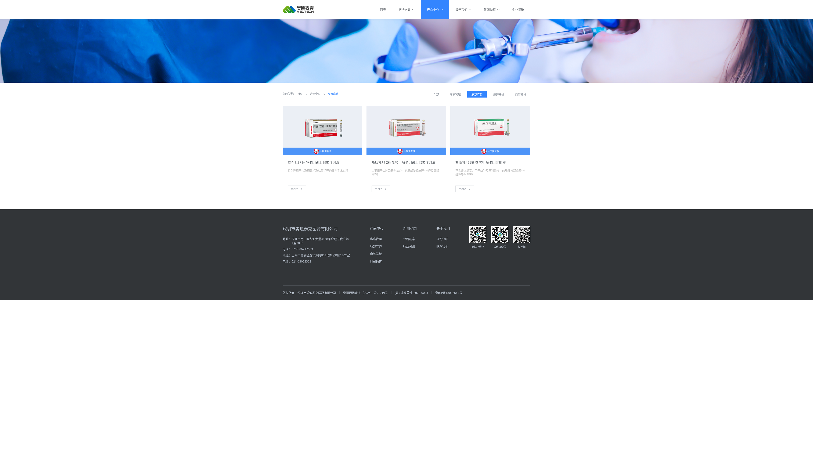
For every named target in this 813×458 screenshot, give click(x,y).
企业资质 (518, 9)
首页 (383, 9)
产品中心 (315, 94)
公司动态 (409, 239)
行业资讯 (409, 246)
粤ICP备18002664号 (448, 293)
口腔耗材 (376, 261)
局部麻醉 (333, 94)
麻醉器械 (376, 254)
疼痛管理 (376, 239)
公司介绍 (442, 239)
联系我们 (442, 246)
